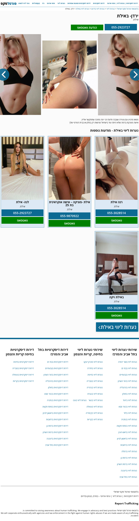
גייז (43, 3)
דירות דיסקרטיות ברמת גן (57, 425)
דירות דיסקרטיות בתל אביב (56, 444)
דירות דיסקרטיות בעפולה (23, 374)
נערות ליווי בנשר (96, 400)
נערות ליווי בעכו (79, 400)
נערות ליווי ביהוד (130, 400)
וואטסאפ (116, 220)
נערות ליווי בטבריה (95, 381)
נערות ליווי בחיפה (95, 374)
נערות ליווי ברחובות (128, 444)
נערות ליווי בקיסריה (94, 413)
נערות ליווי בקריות (95, 419)
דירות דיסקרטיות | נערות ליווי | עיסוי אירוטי (122, 3)
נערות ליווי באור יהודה (127, 361)
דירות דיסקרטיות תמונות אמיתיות (79, 3)
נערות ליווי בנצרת (95, 393)
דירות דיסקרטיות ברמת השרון (55, 432)
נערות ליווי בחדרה (95, 368)
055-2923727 (120, 27)
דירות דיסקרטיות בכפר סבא (56, 393)
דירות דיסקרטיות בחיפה (23, 361)
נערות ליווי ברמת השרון (127, 464)
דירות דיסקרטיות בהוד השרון (56, 374)
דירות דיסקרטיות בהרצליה (56, 381)
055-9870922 (69, 216)
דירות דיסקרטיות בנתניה (57, 400)
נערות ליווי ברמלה (129, 451)
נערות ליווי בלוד (130, 413)
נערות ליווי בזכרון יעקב (93, 361)
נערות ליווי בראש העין (127, 432)
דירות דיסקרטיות (99, 3)
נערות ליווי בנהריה (95, 387)
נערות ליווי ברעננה (129, 470)
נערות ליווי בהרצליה (128, 387)
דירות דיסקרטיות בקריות (23, 381)
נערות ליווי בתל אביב (128, 476)
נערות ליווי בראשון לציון (127, 438)
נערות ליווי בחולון (129, 393)
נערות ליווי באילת (118, 327)
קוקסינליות (36, 3)
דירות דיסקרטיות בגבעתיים (56, 368)
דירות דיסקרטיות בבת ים (57, 361)
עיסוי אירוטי (51, 3)
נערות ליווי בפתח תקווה (127, 425)
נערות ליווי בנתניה (129, 419)
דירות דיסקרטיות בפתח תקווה (55, 406)
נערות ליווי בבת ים (129, 368)
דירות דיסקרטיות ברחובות (57, 419)
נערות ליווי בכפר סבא (128, 406)
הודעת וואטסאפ (87, 27)
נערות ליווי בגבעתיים (128, 374)
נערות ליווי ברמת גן (129, 457)
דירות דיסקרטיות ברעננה (57, 438)
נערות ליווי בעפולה (94, 406)
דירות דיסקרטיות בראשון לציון (55, 413)
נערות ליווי (61, 3)
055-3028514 (116, 213)
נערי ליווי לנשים (23, 3)
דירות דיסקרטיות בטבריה (23, 368)
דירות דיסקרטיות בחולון (58, 387)
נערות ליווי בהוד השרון (127, 381)
